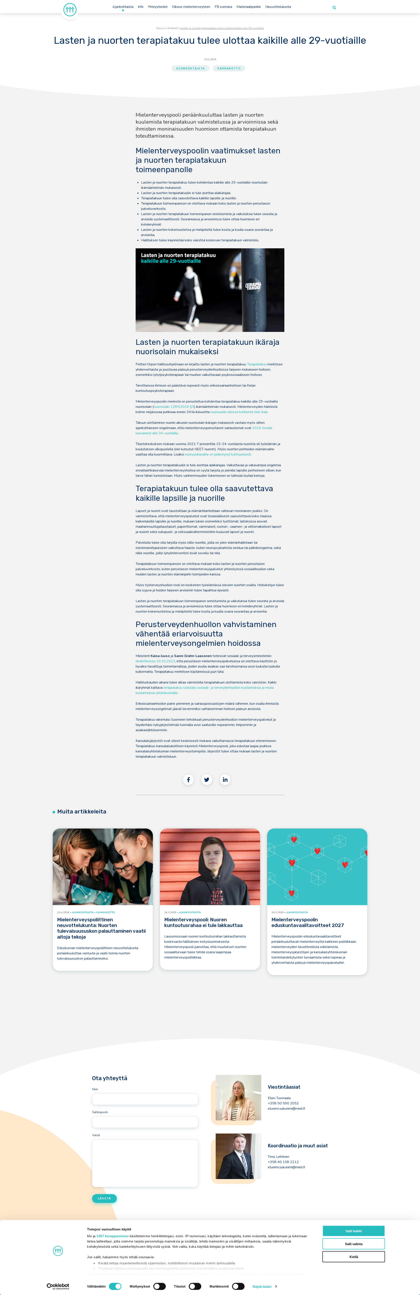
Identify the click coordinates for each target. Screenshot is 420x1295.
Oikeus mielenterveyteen (191, 6)
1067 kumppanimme (112, 1236)
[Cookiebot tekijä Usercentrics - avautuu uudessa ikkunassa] (58, 1286)
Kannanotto (229, 68)
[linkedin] (225, 780)
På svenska (223, 6)
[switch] (159, 1286)
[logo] (70, 9)
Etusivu (160, 28)
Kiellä (354, 1256)
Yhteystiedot (158, 6)
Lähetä (104, 1198)
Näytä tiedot (262, 1286)
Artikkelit (172, 28)
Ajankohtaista (122, 6)
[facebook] (188, 780)
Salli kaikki (354, 1231)
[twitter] (206, 780)
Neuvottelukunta (278, 6)
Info (141, 6)
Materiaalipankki (248, 6)
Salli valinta (353, 1244)
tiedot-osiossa (224, 1274)
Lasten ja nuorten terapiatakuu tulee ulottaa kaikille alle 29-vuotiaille (222, 28)
